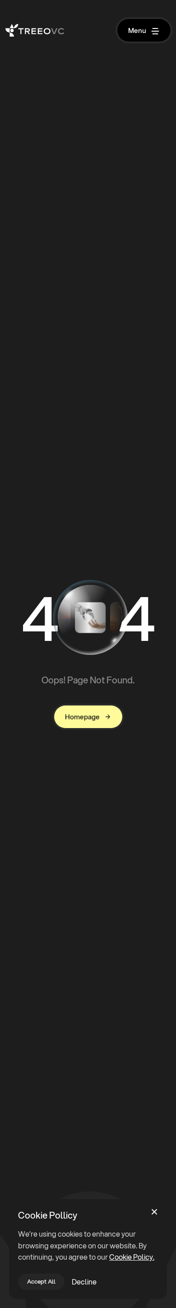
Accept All (41, 1281)
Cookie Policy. (131, 1257)
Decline (84, 1281)
